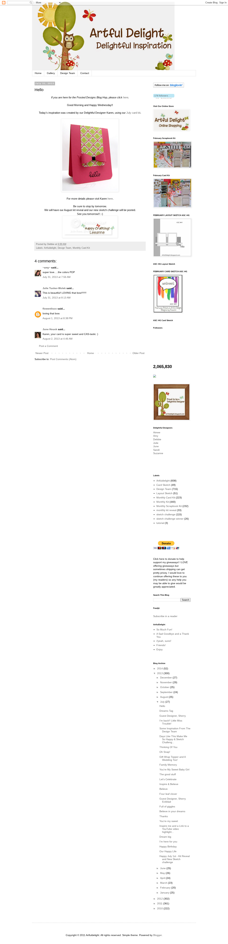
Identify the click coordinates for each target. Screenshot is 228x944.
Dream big (165, 836)
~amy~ (46, 267)
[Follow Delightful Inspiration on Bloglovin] (168, 86)
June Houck (50, 329)
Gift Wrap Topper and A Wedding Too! (172, 758)
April (163, 878)
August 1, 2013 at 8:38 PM (57, 318)
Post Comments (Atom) (63, 359)
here (125, 97)
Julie (155, 442)
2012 (160, 898)
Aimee (156, 432)
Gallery (51, 73)
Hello (162, 706)
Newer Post (41, 353)
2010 (160, 908)
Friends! (161, 645)
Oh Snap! (164, 751)
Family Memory (168, 764)
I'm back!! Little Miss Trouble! (170, 722)
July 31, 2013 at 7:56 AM (57, 277)
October (165, 687)
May (163, 873)
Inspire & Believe (168, 784)
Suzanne (158, 453)
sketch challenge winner (169, 518)
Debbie (157, 439)
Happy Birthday (168, 846)
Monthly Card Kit (81, 248)
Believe (163, 788)
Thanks (163, 816)
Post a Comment (48, 346)
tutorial (160, 523)
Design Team (67, 73)
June (156, 446)
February (165, 887)
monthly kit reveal (166, 510)
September (166, 692)
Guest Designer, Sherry (172, 715)
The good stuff (167, 774)
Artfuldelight (50, 248)
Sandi (156, 449)
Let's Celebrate (168, 779)
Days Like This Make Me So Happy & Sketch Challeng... (173, 739)
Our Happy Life (168, 851)
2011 (160, 903)
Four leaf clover (168, 793)
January (165, 892)
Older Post (138, 353)
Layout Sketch (164, 493)
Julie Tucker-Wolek (54, 288)
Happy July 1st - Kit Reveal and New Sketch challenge (174, 859)
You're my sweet (168, 821)
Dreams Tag (166, 710)
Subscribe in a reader (165, 616)
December (166, 677)
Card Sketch (163, 484)
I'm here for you (168, 841)
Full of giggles (167, 806)
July (162, 701)
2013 (160, 673)
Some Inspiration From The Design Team (174, 730)
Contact (84, 73)
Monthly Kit (162, 501)
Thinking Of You (168, 747)
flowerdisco (50, 308)
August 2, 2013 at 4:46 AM (57, 338)
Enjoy (159, 649)
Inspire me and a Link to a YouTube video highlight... (174, 828)
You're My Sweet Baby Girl (174, 769)
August (164, 697)
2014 (160, 668)
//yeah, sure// (163, 640)
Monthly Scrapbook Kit (169, 506)
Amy (155, 435)
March (164, 882)
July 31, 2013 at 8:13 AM (57, 297)
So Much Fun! (164, 629)
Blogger (157, 935)
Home (38, 73)
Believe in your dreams (172, 811)
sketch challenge (165, 514)
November (166, 682)
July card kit (133, 112)
